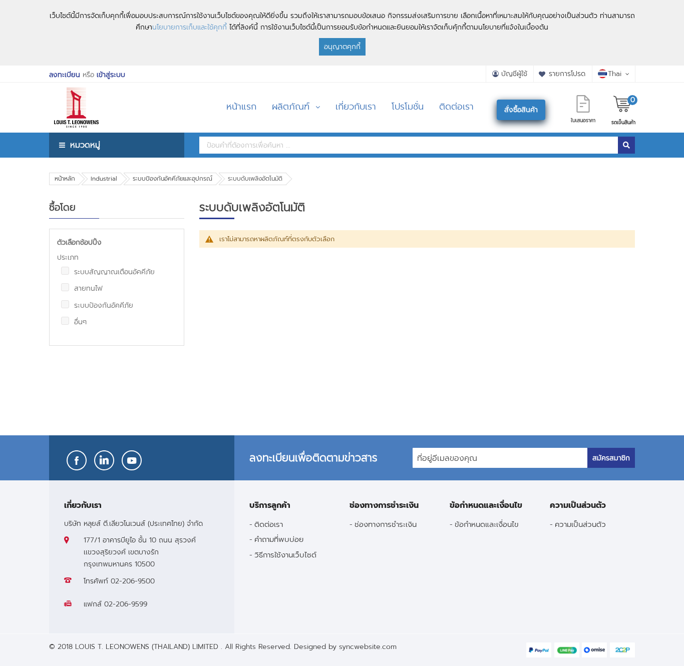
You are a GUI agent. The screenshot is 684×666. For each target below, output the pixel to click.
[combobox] (408, 145)
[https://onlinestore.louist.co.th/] (76, 95)
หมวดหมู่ (85, 145)
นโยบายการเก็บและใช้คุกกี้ (189, 27)
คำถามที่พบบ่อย (278, 539)
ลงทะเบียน (64, 75)
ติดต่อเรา (268, 524)
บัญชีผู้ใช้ (514, 74)
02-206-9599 (125, 604)
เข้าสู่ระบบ (111, 75)
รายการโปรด (567, 74)
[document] (342, 33)
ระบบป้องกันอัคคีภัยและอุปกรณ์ (172, 178)
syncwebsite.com (368, 646)
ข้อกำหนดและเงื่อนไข (487, 524)
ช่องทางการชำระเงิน (386, 524)
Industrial (104, 178)
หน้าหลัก (65, 178)
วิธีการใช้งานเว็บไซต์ (285, 554)
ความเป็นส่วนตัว (580, 524)
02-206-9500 (133, 581)
